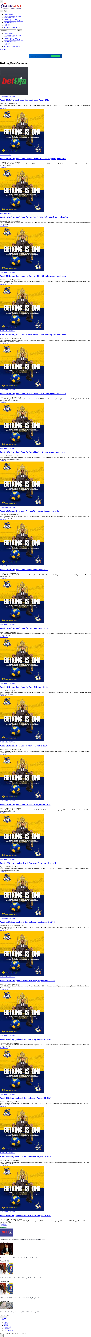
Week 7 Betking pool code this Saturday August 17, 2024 (25, 1157)
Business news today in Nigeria (12, 16)
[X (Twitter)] (3, 49)
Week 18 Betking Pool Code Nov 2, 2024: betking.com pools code (29, 511)
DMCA (6, 1324)
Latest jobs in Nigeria (10, 22)
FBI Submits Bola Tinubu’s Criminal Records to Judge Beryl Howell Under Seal (20, 1278)
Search (19, 30)
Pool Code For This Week (7, 96)
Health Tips (7, 25)
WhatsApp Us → (55, 56)
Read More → (4, 108)
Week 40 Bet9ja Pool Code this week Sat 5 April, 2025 (24, 100)
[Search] (1, 11)
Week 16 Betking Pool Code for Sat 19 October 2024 (24, 628)
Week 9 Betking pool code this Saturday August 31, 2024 (25, 1039)
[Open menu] (1, 1)
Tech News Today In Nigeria (12, 27)
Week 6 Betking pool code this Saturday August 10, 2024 (25, 1215)
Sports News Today (5, 155)
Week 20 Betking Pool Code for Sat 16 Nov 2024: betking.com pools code (33, 393)
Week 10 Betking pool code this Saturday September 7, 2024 (27, 980)
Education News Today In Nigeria (13, 21)
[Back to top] (2, 1335)
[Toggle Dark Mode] (5, 11)
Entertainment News (9, 17)
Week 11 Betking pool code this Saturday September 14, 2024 (28, 922)
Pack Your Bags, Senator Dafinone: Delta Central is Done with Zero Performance (20, 1258)
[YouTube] (5, 49)
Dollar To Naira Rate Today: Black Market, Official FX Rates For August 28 (19, 1312)
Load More (3, 1317)
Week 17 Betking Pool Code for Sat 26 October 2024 (24, 569)
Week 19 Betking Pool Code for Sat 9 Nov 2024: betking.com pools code (32, 452)
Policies (6, 1325)
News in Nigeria (8, 14)
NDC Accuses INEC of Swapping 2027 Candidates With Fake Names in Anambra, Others (22, 1239)
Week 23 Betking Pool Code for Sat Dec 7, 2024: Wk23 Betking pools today (34, 217)
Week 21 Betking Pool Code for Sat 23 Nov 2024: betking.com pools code (33, 335)
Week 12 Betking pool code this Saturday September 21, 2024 (28, 863)
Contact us (7, 1328)
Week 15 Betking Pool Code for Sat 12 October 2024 (24, 687)
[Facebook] (1, 49)
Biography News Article (10, 19)
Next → (6, 1225)
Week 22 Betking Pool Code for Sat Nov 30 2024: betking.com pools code (33, 276)
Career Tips (7, 24)
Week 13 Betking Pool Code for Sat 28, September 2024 (25, 804)
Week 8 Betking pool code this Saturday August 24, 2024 (25, 1098)
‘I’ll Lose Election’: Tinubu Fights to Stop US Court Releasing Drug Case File (20, 1298)
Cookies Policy (8, 1327)
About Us (6, 1322)
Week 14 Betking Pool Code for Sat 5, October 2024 (23, 746)
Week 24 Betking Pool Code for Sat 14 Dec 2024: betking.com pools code (33, 158)
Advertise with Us (9, 1330)
